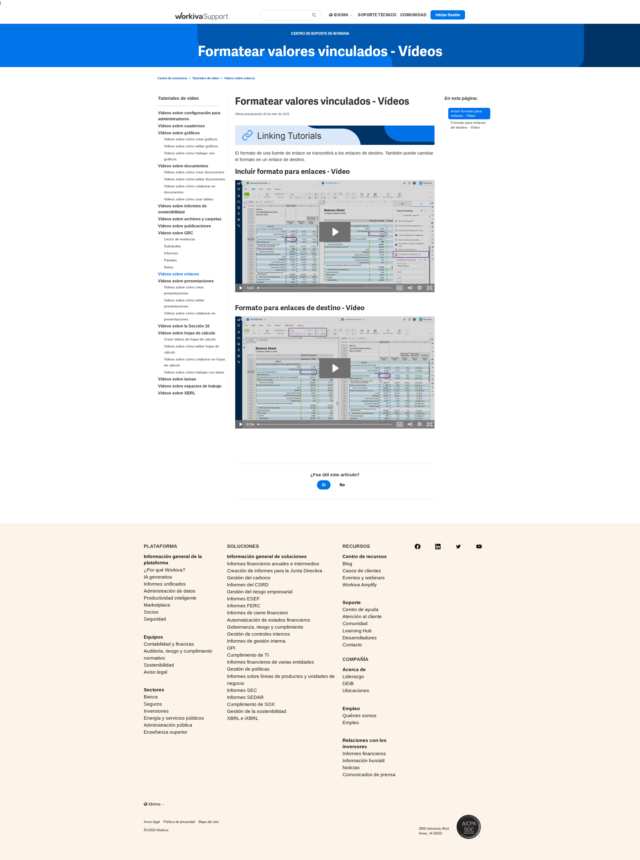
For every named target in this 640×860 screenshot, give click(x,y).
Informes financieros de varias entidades (270, 662)
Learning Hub (357, 630)
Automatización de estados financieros (268, 620)
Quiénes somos (359, 715)
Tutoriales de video (205, 78)
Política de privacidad (179, 822)
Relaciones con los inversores (364, 743)
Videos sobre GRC (175, 233)
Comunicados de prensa (369, 774)
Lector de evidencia (179, 239)
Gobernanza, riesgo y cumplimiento (265, 627)
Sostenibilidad (159, 665)
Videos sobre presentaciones (186, 281)
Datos (168, 267)
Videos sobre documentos (183, 166)
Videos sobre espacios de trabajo (190, 386)
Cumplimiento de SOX (251, 704)
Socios (151, 612)
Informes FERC (243, 605)
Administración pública (168, 725)
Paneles (170, 260)
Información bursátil (363, 760)
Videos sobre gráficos (179, 133)
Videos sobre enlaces (239, 78)
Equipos (153, 637)
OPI (231, 648)
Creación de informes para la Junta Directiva (274, 570)
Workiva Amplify (359, 584)
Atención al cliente (362, 616)
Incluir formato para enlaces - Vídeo (466, 113)
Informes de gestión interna (256, 641)
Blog (347, 563)
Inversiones (156, 711)
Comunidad (355, 623)
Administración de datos (170, 591)
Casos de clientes (361, 570)
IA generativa (158, 577)
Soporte (351, 602)
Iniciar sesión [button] (448, 15)
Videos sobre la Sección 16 (184, 326)
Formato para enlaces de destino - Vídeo (468, 125)
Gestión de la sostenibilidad (256, 711)
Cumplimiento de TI (248, 655)
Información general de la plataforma (173, 559)
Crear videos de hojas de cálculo (190, 339)
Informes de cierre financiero (257, 612)
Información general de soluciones (267, 556)
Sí (324, 485)
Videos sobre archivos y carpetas (190, 219)
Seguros (153, 704)
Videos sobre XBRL (177, 393)
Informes (171, 253)
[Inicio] (201, 16)
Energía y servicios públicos (174, 718)
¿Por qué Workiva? (164, 570)
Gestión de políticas (248, 669)
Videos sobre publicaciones (184, 226)
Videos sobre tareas (177, 379)
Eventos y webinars (363, 577)
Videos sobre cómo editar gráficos (191, 146)
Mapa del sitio (208, 822)
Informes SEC (242, 690)
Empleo (351, 708)
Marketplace (157, 605)
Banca (151, 696)
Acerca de (354, 669)
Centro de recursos (364, 556)
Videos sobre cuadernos (181, 126)
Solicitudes (172, 246)
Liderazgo (353, 676)
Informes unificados (165, 584)
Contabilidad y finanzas (169, 644)
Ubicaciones (355, 690)
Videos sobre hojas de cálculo (186, 333)
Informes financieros (364, 753)
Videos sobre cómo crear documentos (194, 172)
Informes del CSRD (247, 584)
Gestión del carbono (248, 577)
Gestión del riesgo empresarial (259, 591)
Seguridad (155, 619)
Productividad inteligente (170, 598)
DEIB (348, 683)
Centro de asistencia (172, 78)
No (342, 485)
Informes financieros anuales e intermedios (273, 563)
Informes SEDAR (245, 697)
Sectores (154, 689)
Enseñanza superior (165, 732)
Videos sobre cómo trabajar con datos (194, 372)
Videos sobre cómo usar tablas (188, 199)
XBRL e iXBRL (242, 718)
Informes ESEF (243, 598)
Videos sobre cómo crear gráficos (190, 139)
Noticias (351, 767)
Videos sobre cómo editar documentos (194, 179)
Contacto (352, 644)
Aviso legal (155, 672)
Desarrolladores (359, 637)
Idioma (342, 15)
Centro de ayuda (360, 609)
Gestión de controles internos (258, 634)
